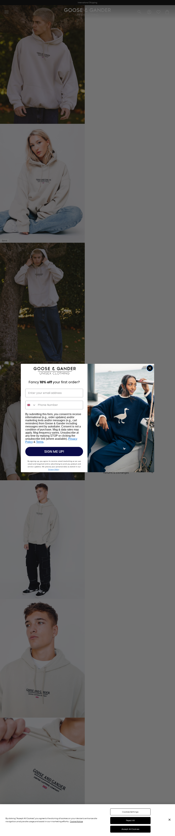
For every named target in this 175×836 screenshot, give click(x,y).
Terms (39, 441)
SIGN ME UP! (54, 451)
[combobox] (30, 405)
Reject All (130, 820)
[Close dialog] (150, 368)
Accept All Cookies (130, 829)
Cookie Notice (76, 821)
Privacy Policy (53, 469)
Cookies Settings (130, 812)
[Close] (169, 819)
